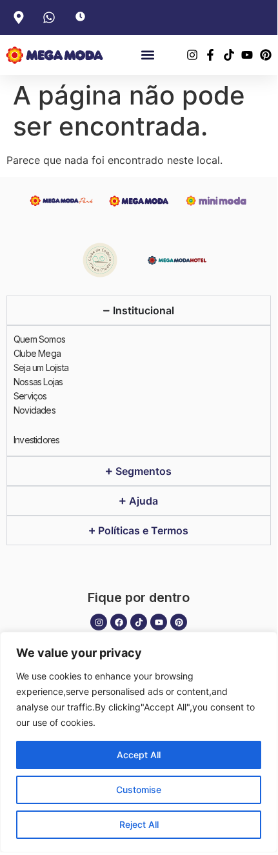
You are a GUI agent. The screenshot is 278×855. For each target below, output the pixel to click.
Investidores (36, 439)
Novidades (34, 410)
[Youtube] (158, 622)
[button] (147, 55)
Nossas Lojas (38, 381)
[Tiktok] (138, 622)
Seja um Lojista (41, 367)
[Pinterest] (178, 622)
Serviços (30, 395)
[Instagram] (98, 622)
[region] (138, 742)
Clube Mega (37, 353)
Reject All (139, 824)
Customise (138, 789)
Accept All (139, 754)
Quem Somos (39, 339)
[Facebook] (118, 622)
